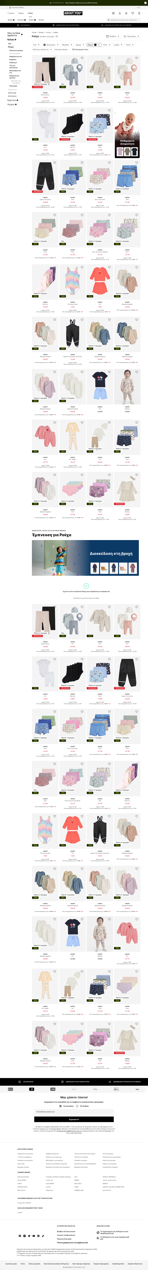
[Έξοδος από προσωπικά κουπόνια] (113, 13)
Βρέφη (41, 32)
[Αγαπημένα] (132, 13)
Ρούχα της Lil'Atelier (24, 1203)
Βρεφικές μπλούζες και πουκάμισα (58, 1167)
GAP (75, 1177)
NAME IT (105, 1183)
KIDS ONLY (78, 1183)
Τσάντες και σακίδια (81, 1157)
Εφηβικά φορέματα (52, 1154)
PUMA (76, 1187)
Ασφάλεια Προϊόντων (135, 1264)
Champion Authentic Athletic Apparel (58, 1177)
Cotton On (49, 1180)
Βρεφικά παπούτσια (81, 1167)
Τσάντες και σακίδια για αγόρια (56, 1164)
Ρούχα (48, 32)
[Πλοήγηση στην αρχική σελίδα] (30, 1227)
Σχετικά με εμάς (11, 1264)
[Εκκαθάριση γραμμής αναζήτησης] (139, 20)
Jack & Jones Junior (109, 1180)
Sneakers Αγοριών (80, 1160)
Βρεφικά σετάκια (23, 1167)
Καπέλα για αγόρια (109, 1160)
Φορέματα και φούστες (25, 1154)
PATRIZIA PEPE (22, 1187)
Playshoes (49, 1190)
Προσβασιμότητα (118, 1264)
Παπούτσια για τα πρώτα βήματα (85, 1164)
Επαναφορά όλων (81, 49)
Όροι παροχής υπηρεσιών (81, 1264)
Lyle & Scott (107, 1190)
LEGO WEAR (50, 1183)
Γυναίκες (11, 13)
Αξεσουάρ (21, 1164)
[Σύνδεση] (119, 13)
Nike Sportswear (23, 1177)
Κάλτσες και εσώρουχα (54, 1157)
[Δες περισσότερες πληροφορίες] (45, 104)
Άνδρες (21, 13)
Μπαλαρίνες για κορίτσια (54, 1160)
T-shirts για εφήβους (25, 1157)
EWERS (76, 1180)
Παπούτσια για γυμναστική (111, 1157)
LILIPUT (48, 1187)
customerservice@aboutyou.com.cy (69, 1131)
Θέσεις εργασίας (34, 1264)
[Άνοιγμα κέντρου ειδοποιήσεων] (126, 13)
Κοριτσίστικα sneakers (110, 1167)
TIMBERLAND (78, 1190)
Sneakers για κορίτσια (25, 1160)
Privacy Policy (56, 1129)
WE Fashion (21, 1190)
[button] (113, 36)
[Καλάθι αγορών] (139, 13)
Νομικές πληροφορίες (101, 1264)
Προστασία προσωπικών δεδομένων (56, 1264)
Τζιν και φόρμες (108, 1154)
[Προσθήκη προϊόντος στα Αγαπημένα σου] (54, 58)
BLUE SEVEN (22, 1180)
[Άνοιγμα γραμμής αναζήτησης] (108, 20)
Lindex (55, 32)
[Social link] (19, 1236)
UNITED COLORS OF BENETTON (113, 1187)
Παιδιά (30, 13)
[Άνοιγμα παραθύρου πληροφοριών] (145, 3)
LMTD (20, 1183)
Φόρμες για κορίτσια (109, 1164)
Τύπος (23, 1264)
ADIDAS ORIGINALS (109, 1177)
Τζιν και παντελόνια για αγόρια (84, 1154)
